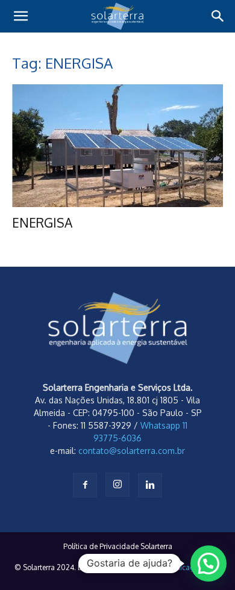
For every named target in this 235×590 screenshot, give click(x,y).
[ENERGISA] (117, 145)
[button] (20, 16)
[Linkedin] (150, 485)
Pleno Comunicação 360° (179, 567)
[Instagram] (117, 485)
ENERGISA (42, 222)
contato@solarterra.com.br (131, 451)
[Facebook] (85, 485)
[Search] (218, 16)
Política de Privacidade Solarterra (117, 546)
